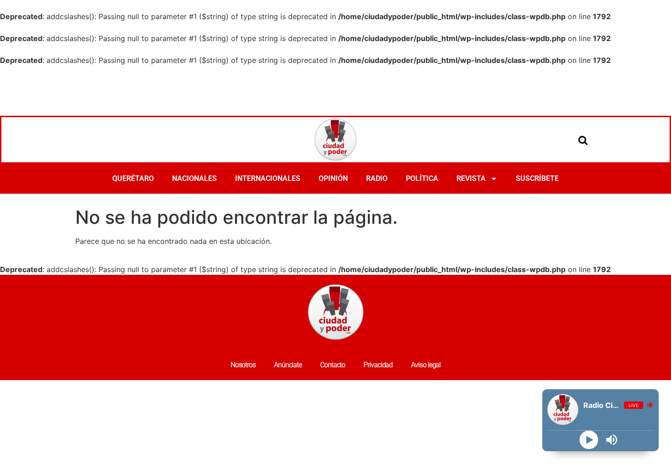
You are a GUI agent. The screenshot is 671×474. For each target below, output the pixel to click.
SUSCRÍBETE (537, 178)
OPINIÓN (333, 178)
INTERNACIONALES (267, 178)
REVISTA (471, 178)
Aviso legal (425, 365)
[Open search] (582, 140)
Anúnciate (288, 365)
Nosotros (243, 365)
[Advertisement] (335, 90)
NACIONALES (194, 178)
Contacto (332, 365)
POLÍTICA (422, 178)
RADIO (377, 178)
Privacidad (378, 365)
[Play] (589, 440)
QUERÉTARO (133, 178)
